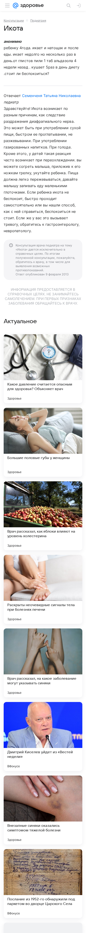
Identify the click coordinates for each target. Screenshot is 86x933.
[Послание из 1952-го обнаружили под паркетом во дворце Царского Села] (43, 883)
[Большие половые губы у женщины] (43, 442)
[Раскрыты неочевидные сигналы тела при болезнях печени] (43, 589)
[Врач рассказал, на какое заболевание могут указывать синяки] (43, 662)
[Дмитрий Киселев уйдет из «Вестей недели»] (43, 736)
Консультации (14, 20)
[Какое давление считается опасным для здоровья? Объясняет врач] (43, 368)
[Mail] (15, 5)
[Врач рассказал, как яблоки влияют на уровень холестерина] (43, 515)
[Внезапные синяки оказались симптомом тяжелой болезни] (43, 810)
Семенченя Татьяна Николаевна (51, 95)
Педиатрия (38, 20)
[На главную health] (31, 5)
